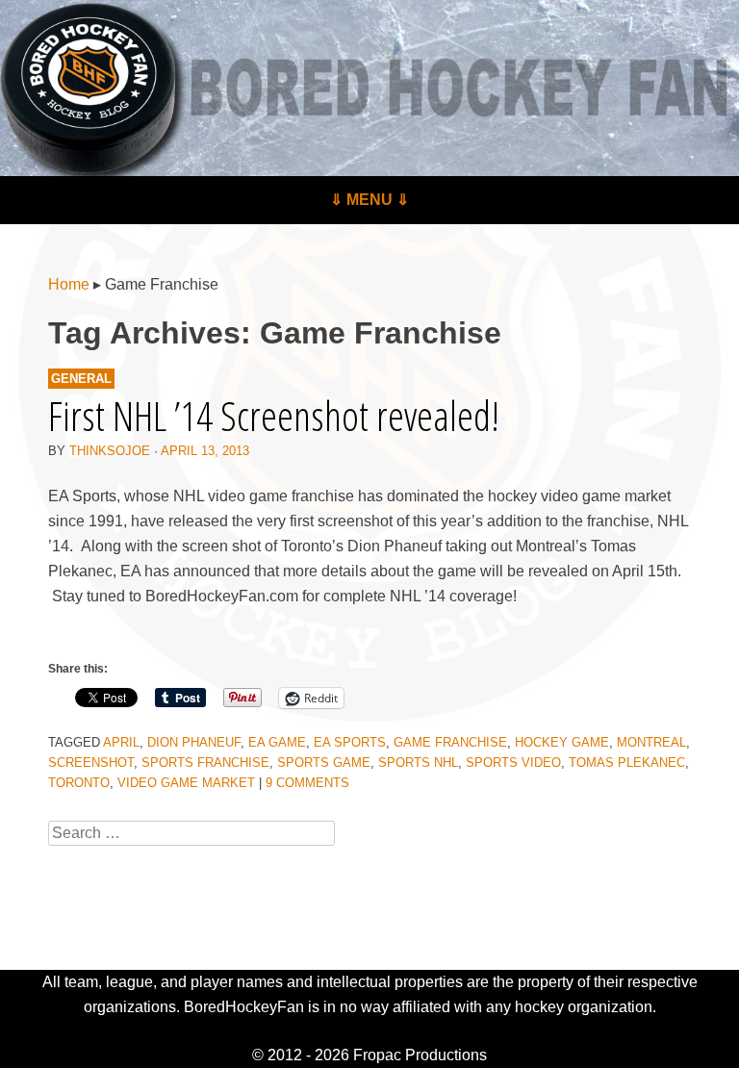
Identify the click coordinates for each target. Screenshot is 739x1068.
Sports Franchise (205, 762)
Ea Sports (350, 742)
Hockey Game (562, 742)
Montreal (651, 742)
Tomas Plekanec (627, 762)
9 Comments (307, 783)
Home (68, 284)
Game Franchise (450, 742)
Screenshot (91, 762)
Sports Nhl (418, 762)
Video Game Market (186, 783)
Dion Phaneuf (194, 742)
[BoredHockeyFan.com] (369, 88)
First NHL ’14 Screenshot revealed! (273, 415)
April (121, 742)
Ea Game (277, 742)
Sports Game (323, 762)
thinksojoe (109, 451)
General (81, 378)
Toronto (79, 783)
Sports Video (513, 762)
